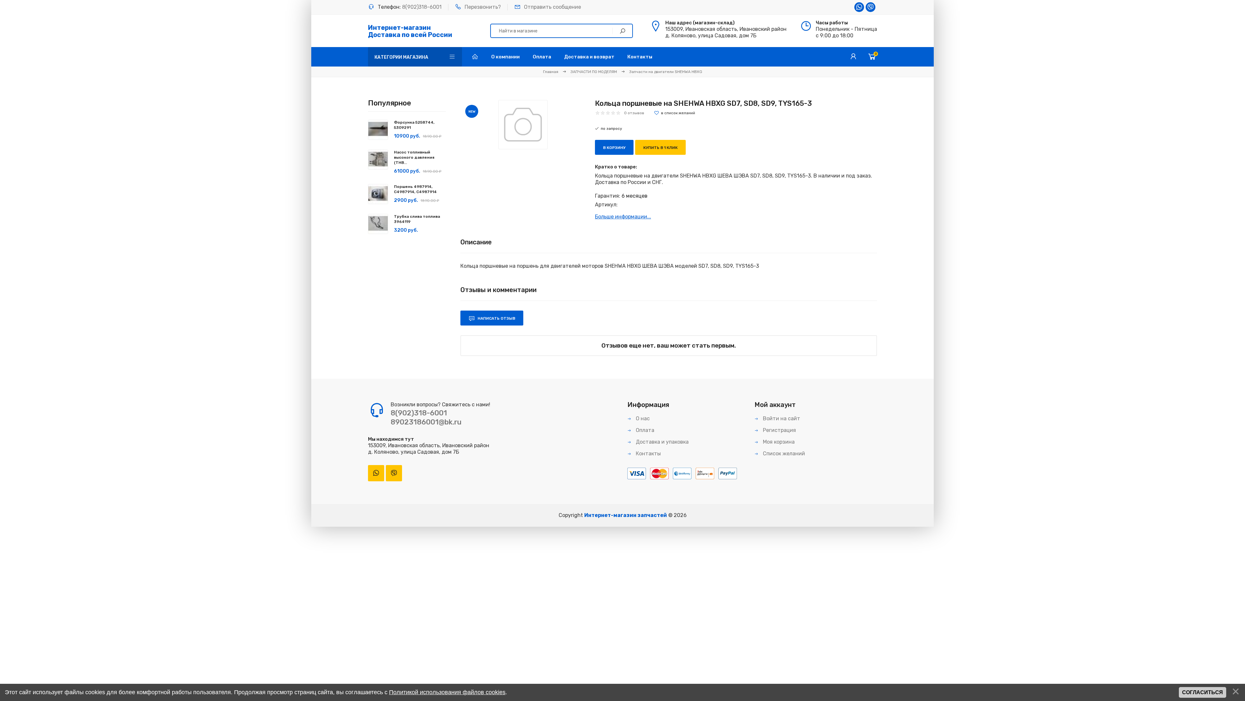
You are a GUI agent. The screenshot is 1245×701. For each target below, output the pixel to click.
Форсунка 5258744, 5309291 (414, 125)
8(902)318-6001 (422, 7)
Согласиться (1202, 692)
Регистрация (779, 430)
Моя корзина (778, 442)
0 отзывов (634, 113)
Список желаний (783, 453)
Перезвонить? (483, 7)
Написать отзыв (496, 318)
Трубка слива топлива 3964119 (417, 219)
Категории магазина (401, 57)
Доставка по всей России (410, 31)
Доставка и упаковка (661, 442)
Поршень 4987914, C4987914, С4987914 (415, 189)
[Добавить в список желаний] (674, 113)
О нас (642, 418)
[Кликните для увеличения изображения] (523, 124)
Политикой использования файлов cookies (447, 692)
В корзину (614, 147)
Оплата (644, 430)
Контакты (647, 453)
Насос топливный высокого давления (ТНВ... (414, 157)
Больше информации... (623, 217)
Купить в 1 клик (660, 147)
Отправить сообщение (552, 7)
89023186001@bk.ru (426, 422)
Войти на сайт (781, 418)
